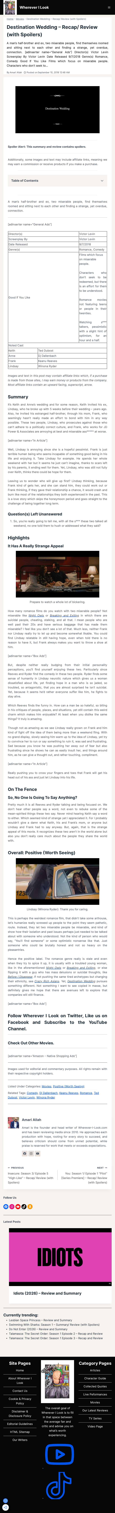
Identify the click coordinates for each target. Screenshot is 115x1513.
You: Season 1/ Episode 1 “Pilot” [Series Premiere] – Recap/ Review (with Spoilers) (84, 1175)
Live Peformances (95, 1394)
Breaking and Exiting (64, 615)
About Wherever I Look (20, 1381)
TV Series (95, 1418)
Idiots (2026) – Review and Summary (47, 1293)
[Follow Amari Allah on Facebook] (24, 1153)
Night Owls (36, 615)
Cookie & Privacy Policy (20, 1401)
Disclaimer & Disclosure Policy (20, 1414)
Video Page (95, 1426)
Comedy (32, 1093)
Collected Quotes (95, 1386)
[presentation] (60, 1257)
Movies (20, 19)
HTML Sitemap (20, 1432)
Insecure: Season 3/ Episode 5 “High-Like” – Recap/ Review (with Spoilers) (30, 1175)
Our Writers (19, 1440)
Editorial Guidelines (20, 1424)
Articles (95, 1370)
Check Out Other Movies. (31, 1043)
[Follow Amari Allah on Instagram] (31, 1153)
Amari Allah (16, 72)
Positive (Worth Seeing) (50, 852)
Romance (86, 1093)
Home (10, 19)
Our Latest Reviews (95, 1410)
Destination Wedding (81, 981)
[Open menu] (109, 7)
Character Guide (95, 1378)
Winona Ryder (45, 1097)
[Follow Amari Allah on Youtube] (37, 1153)
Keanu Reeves (68, 1093)
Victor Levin (27, 1097)
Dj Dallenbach (48, 1093)
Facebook (18, 1022)
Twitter (74, 1015)
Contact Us (19, 1391)
